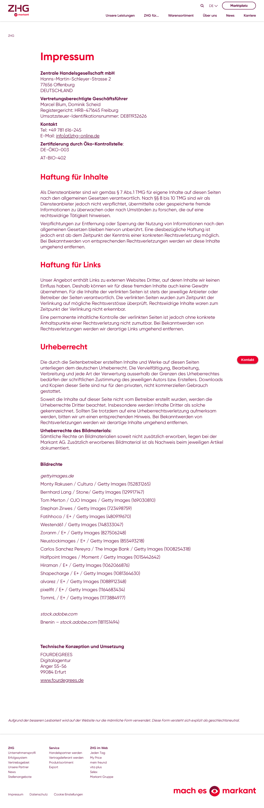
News (12, 772)
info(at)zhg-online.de (78, 136)
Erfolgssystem (17, 757)
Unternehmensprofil (22, 753)
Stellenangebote (20, 777)
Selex (93, 772)
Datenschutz (39, 794)
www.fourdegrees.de (62, 680)
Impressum (15, 794)
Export (53, 767)
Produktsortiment (61, 762)
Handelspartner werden (65, 753)
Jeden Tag (97, 753)
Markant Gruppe (101, 777)
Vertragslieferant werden (66, 757)
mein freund (98, 762)
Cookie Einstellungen (68, 794)
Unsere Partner (18, 767)
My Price (96, 757)
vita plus (96, 767)
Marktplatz (239, 5)
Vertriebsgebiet (18, 762)
